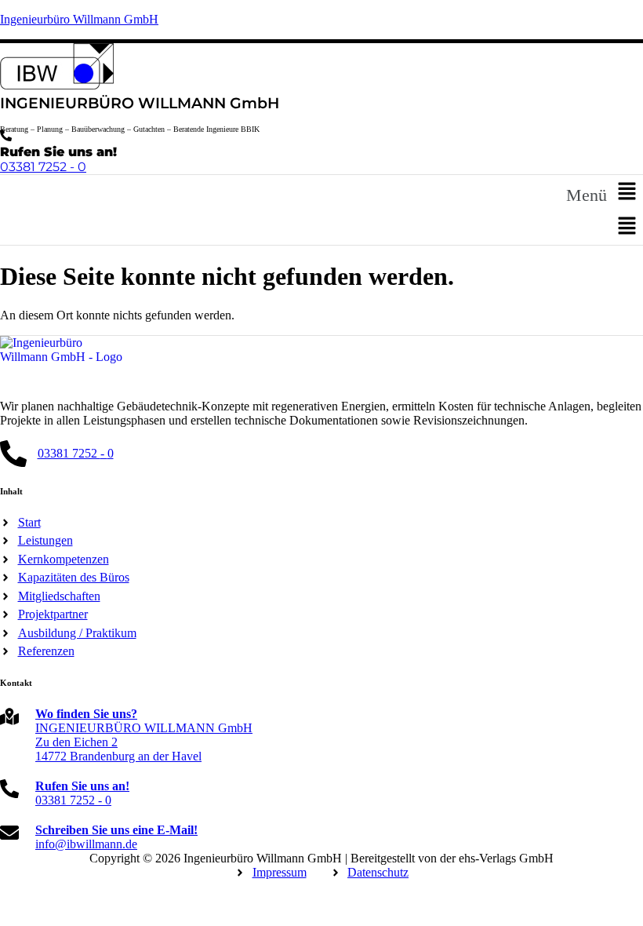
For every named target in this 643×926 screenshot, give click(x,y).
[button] (604, 192)
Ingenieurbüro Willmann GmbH (79, 19)
